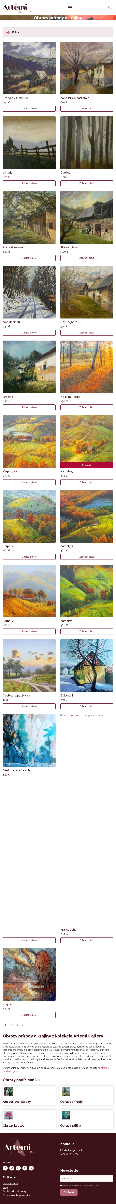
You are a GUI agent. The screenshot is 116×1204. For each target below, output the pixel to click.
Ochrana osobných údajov (16, 1195)
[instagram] (11, 1168)
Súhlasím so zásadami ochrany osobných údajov (81, 1185)
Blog (5, 1187)
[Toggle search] (109, 7)
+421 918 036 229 (69, 1154)
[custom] (24, 1168)
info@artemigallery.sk (71, 1150)
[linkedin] (18, 1168)
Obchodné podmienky (14, 1191)
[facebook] (5, 1168)
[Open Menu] (70, 7)
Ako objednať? (10, 1183)
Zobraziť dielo (29, 108)
